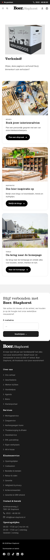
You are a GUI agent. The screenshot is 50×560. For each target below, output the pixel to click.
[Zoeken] (7, 8)
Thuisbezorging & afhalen (16, 430)
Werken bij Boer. (12, 384)
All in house (9, 449)
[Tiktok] (13, 554)
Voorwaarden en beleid (11, 548)
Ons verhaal (10, 375)
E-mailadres (8, 320)
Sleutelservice (11, 435)
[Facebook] (4, 554)
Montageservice (12, 416)
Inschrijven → (21, 334)
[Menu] (3, 8)
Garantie (8, 480)
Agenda (8, 394)
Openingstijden (11, 461)
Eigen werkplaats (12, 445)
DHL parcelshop (12, 440)
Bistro (7, 399)
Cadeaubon (10, 466)
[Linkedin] (17, 554)
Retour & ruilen (11, 475)
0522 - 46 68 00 (42, 2)
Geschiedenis (10, 380)
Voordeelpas (10, 389)
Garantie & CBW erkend (15, 495)
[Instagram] (8, 554)
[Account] (42, 8)
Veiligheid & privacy (13, 485)
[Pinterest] (22, 554)
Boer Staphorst (13, 543)
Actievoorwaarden (12, 490)
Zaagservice (10, 420)
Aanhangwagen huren (14, 425)
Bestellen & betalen (13, 471)
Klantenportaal (11, 404)
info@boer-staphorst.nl (15, 517)
